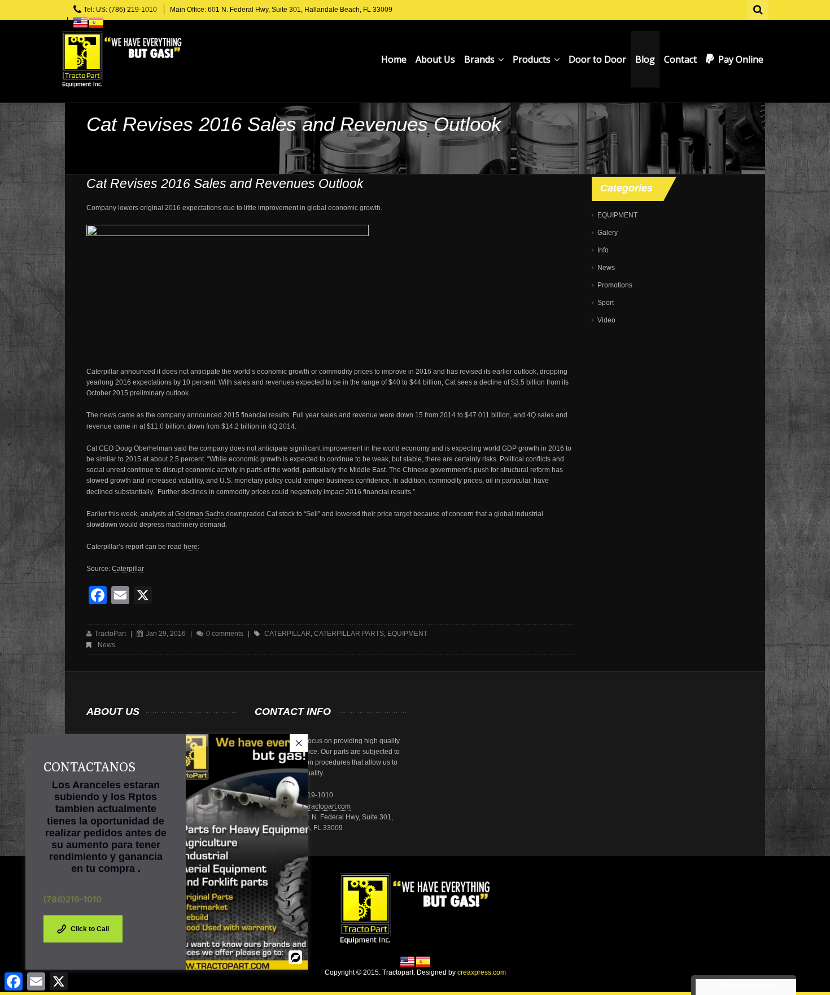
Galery (607, 233)
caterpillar (287, 634)
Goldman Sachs (200, 514)
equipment (407, 634)
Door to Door (597, 59)
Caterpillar (128, 569)
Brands (480, 59)
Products (533, 59)
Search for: (758, 8)
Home (394, 59)
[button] (299, 743)
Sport (605, 303)
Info (603, 250)
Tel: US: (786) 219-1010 (120, 10)
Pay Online (740, 59)
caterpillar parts (349, 634)
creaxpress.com (481, 972)
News (106, 645)
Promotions (614, 285)
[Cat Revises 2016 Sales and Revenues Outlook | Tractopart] (121, 59)
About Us (435, 59)
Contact (680, 59)
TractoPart (110, 634)
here (191, 547)
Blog (645, 59)
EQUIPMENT (617, 215)
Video (606, 320)
